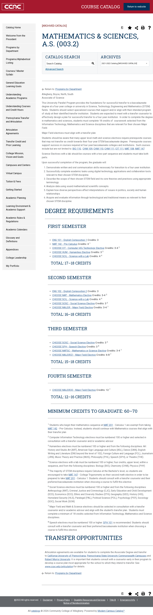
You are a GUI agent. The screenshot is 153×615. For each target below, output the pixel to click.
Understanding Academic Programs (16, 96)
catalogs (35, 610)
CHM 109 (87, 148)
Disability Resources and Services (89, 600)
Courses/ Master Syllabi (15, 73)
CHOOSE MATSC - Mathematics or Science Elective (79, 350)
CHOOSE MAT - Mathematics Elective (72, 295)
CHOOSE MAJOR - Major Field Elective (72, 307)
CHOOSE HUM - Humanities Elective (71, 252)
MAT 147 (139, 148)
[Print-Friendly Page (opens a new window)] (142, 27)
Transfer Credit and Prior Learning (16, 143)
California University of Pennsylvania (67, 555)
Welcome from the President (15, 37)
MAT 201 (108, 425)
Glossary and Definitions (13, 239)
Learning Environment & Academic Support (18, 208)
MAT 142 (52, 428)
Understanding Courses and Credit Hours (18, 108)
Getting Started (14, 189)
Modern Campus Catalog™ (111, 610)
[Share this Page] (136, 28)
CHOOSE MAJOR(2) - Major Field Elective (74, 354)
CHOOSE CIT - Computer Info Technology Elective (78, 248)
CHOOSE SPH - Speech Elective (69, 346)
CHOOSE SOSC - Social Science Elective (73, 303)
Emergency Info (127, 600)
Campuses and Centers (18, 165)
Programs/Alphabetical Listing (18, 61)
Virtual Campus (14, 173)
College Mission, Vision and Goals (15, 155)
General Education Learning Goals (15, 84)
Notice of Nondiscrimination (76, 603)
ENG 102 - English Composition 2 (69, 291)
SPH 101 (108, 522)
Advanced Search (54, 69)
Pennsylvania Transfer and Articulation (17, 120)
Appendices (12, 249)
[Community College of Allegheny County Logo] (13, 6)
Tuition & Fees (13, 181)
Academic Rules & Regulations (15, 219)
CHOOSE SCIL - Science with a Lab (70, 256)
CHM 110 (98, 148)
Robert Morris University (57, 559)
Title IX (113, 600)
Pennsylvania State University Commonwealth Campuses (116, 555)
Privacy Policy (63, 600)
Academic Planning (16, 197)
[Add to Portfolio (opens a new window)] (129, 27)
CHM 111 (109, 148)
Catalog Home (13, 27)
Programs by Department (12, 49)
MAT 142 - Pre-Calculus (64, 244)
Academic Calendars (16, 229)
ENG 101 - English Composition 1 (69, 240)
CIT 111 (119, 148)
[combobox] (125, 63)
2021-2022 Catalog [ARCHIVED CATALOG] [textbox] (119, 63)
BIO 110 (76, 148)
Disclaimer (48, 600)
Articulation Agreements (12, 131)
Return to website (136, 6)
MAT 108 (129, 148)
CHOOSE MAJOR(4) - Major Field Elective (74, 390)
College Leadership (16, 257)
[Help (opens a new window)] (149, 27)
